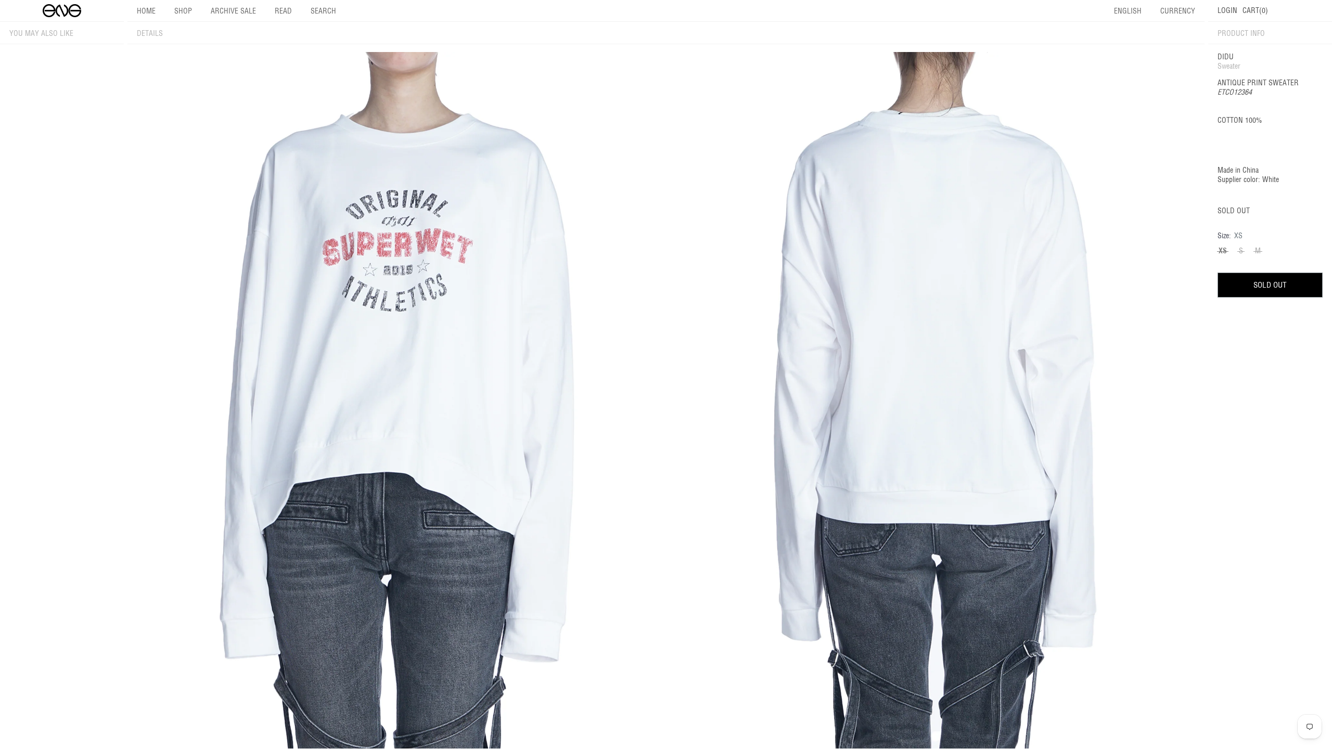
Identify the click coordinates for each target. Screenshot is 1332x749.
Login (1227, 10)
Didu (1226, 56)
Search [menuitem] (323, 11)
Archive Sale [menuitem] (233, 11)
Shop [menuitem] (183, 11)
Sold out (1270, 285)
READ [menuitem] (283, 11)
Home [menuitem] (146, 11)
